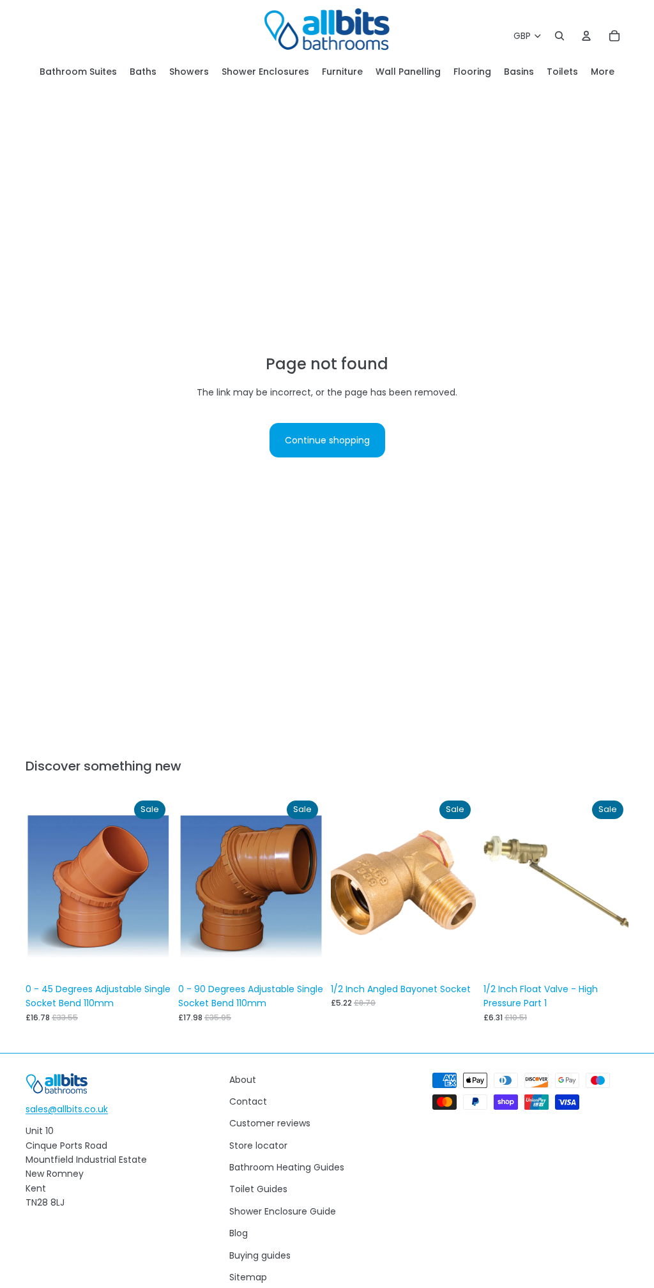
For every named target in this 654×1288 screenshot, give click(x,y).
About (242, 1079)
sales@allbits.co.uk (67, 1109)
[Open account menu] (586, 36)
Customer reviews (269, 1123)
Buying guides (260, 1255)
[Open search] (559, 36)
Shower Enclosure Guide (282, 1211)
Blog (238, 1233)
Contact (248, 1101)
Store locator (258, 1145)
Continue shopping (327, 440)
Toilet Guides (258, 1189)
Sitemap (248, 1277)
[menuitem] (602, 71)
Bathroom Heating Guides (286, 1167)
